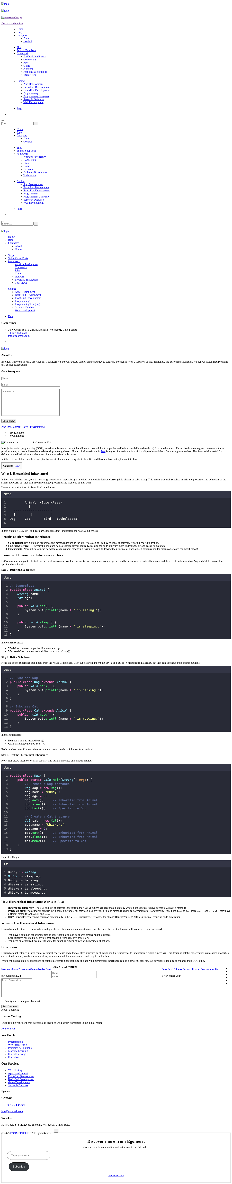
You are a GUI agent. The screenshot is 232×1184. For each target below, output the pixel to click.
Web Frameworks (17, 1044)
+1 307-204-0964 (13, 1105)
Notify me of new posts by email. (23, 1001)
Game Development (19, 1082)
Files (26, 62)
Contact (27, 41)
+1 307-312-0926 (17, 332)
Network (28, 68)
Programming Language (36, 96)
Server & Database (33, 99)
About (26, 38)
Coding (21, 80)
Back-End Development (36, 87)
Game (26, 65)
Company (22, 35)
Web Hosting (15, 1070)
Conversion (29, 59)
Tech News (29, 74)
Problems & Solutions (35, 71)
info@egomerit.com (19, 335)
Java (25, 426)
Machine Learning (18, 1051)
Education (13, 1057)
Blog (19, 32)
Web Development (33, 102)
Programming (30, 93)
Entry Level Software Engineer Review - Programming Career (192, 969)
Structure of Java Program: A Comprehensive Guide (26, 969)
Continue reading (116, 1175)
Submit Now (9, 421)
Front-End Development (36, 90)
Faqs (19, 108)
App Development (33, 84)
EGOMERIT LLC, (20, 1133)
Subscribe (19, 1166)
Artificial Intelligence (34, 56)
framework (22, 53)
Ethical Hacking (16, 1054)
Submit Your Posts (26, 50)
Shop (19, 47)
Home (20, 29)
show (17, 466)
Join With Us (8, 1028)
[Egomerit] (16, 3)
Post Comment (10, 1006)
